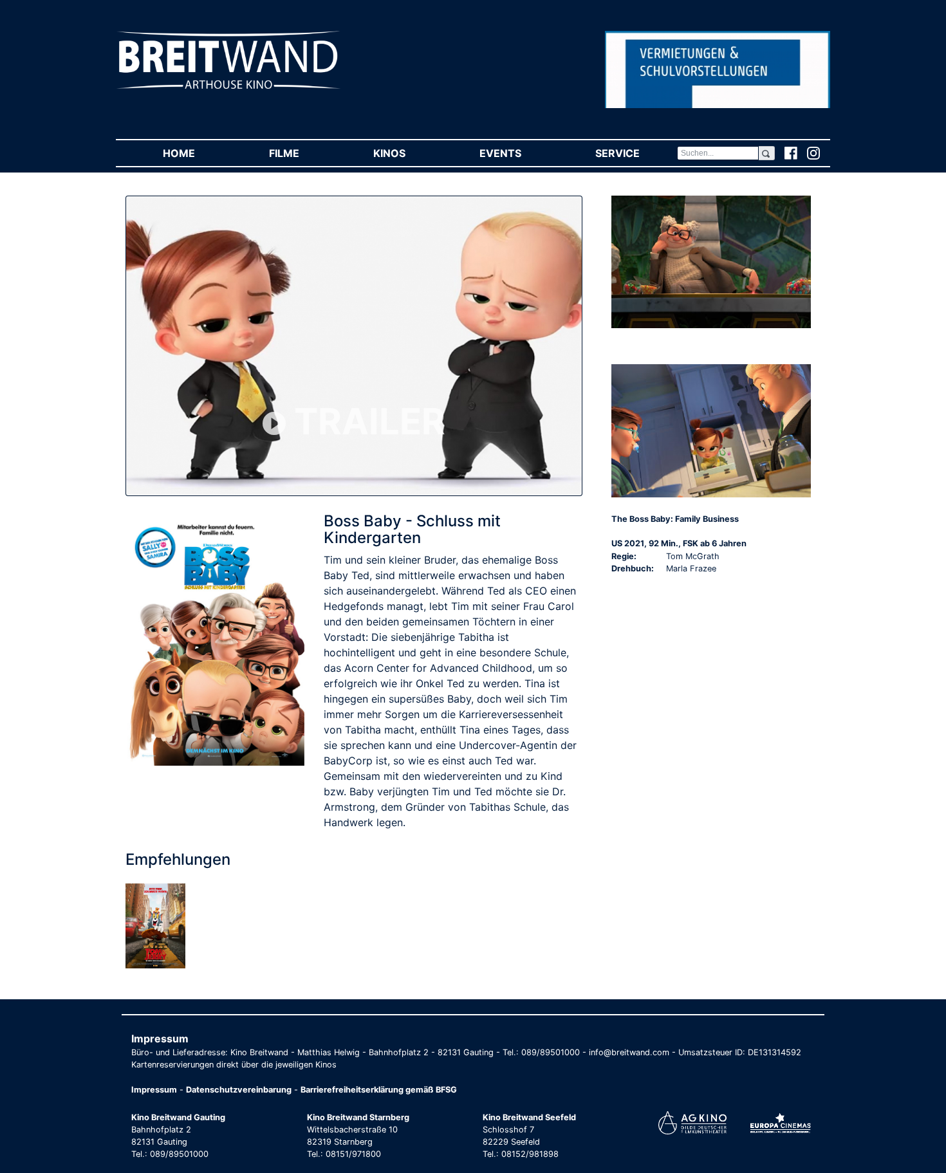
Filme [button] (302, 153)
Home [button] (197, 153)
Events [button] (518, 153)
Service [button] (635, 153)
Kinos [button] (407, 153)
